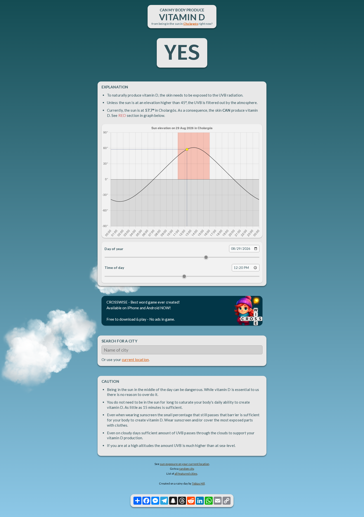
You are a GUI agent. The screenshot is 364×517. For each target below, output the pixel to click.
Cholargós (190, 24)
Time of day (114, 267)
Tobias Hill (198, 483)
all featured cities (186, 473)
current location (135, 359)
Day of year (113, 249)
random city (186, 468)
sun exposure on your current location (184, 463)
